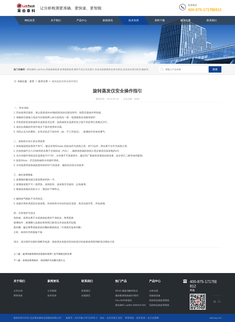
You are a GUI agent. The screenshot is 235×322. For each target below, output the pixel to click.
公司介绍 (18, 290)
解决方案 (185, 20)
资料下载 (160, 20)
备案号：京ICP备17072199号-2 (81, 318)
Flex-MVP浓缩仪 (123, 300)
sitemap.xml (215, 318)
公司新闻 (51, 290)
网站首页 (30, 20)
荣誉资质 (18, 295)
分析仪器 (153, 290)
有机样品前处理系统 (159, 300)
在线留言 (85, 295)
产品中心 (82, 20)
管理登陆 (129, 318)
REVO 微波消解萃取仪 (126, 290)
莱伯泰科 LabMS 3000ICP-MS (130, 305)
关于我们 (56, 20)
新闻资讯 (108, 20)
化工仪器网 (153, 318)
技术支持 (134, 20)
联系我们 (212, 20)
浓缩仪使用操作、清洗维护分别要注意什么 (44, 260)
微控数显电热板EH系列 (126, 295)
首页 (31, 81)
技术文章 (43, 81)
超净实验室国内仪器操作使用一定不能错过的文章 (47, 254)
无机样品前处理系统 (159, 305)
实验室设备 (154, 295)
